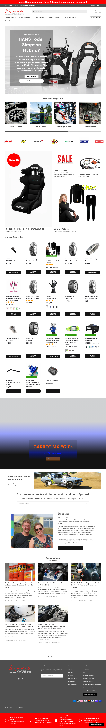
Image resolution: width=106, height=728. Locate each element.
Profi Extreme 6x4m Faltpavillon (91, 339)
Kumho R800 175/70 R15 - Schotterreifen (91, 297)
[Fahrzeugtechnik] (90, 113)
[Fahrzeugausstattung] (65, 113)
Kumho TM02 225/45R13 (30, 339)
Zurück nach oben (53, 657)
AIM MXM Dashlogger (52, 380)
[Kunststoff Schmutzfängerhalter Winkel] (13, 370)
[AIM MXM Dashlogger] (53, 370)
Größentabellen (72, 684)
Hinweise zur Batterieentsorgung (92, 684)
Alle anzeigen (53, 560)
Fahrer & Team (9, 17)
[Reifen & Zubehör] (16, 113)
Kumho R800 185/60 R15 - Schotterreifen (71, 260)
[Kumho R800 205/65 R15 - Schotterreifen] (33, 286)
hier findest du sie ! (19, 5)
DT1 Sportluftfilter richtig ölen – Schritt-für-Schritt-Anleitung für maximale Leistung (86, 585)
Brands (93, 5)
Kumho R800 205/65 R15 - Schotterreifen (32, 297)
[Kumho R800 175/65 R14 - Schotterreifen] (33, 249)
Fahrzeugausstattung (24, 17)
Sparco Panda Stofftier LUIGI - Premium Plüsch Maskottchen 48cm (53, 340)
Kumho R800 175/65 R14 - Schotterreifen (32, 260)
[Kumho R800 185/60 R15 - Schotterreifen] (72, 249)
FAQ (98, 5)
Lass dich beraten (36, 81)
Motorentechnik (69, 17)
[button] (100, 11)
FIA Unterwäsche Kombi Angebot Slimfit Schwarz (53, 261)
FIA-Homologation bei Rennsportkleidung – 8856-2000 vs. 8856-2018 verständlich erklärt (51, 626)
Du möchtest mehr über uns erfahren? (70, 548)
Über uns (70, 669)
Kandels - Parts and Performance (16, 707)
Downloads (71, 681)
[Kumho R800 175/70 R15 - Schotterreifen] (92, 286)
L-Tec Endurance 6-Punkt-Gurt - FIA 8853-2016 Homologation (13, 298)
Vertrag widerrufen (89, 695)
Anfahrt (70, 675)
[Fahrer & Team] (41, 113)
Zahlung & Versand (88, 681)
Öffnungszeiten (72, 678)
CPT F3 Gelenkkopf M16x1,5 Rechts (12, 260)
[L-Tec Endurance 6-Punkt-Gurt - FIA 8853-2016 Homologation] (13, 286)
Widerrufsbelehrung (88, 678)
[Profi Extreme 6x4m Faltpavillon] (92, 328)
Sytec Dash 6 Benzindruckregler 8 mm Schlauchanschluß (33, 382)
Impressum (86, 669)
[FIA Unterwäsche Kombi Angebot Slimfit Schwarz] (53, 249)
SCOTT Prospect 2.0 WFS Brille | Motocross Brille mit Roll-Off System (72, 341)
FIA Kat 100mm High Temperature (91, 260)
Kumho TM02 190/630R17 (69, 297)
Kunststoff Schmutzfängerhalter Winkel (13, 382)
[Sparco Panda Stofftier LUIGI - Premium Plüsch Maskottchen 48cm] (53, 328)
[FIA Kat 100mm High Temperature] (92, 249)
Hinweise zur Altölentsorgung (91, 688)
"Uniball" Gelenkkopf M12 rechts (12, 339)
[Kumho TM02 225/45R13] (33, 328)
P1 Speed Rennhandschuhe (51, 297)
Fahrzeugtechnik (40, 17)
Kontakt (70, 672)
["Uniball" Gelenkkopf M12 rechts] (13, 328)
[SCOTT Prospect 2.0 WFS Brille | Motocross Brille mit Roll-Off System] (72, 328)
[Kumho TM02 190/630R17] (72, 286)
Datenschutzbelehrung (89, 675)
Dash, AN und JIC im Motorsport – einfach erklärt (50, 584)
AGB (84, 672)
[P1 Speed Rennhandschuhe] (53, 286)
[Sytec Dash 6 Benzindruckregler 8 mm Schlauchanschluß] (33, 370)
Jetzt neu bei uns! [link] (53, 458)
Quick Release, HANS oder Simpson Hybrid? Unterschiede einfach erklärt (19, 625)
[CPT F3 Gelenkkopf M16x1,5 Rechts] (13, 249)
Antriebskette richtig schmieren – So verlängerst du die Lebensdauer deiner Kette (19, 585)
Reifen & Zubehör (54, 17)
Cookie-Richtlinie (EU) (89, 691)
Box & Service (9, 21)
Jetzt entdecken (21, 81)
